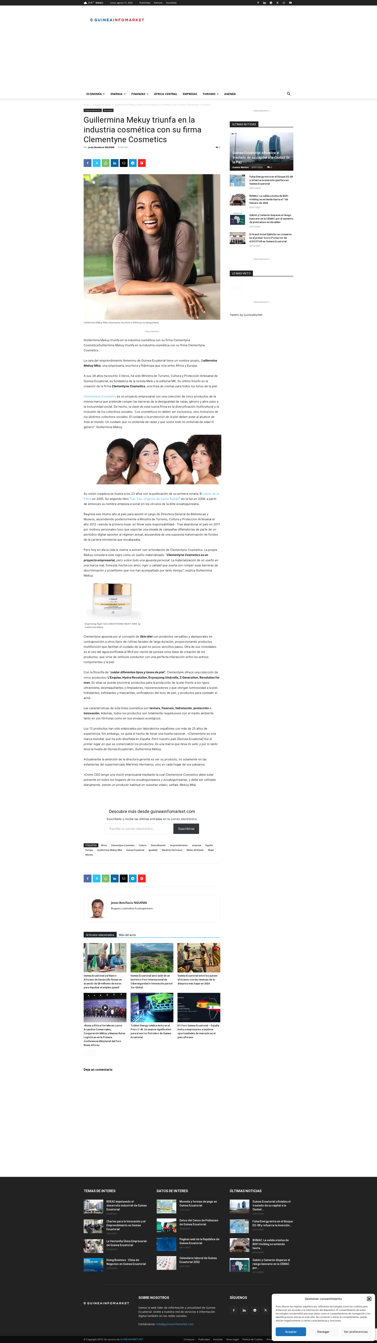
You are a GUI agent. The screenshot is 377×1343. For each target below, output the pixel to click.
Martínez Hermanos (172, 849)
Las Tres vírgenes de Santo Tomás (155, 499)
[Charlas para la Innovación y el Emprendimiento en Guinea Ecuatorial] (93, 1226)
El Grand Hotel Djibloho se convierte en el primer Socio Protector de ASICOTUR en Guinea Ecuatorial (270, 238)
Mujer (211, 849)
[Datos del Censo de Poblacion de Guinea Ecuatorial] (166, 1225)
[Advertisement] (188, 59)
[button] (369, 1299)
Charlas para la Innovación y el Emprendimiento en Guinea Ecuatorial (125, 1225)
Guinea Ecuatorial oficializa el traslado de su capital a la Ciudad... (272, 1205)
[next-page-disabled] (238, 288)
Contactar (189, 1339)
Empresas (190, 94)
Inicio (86, 104)
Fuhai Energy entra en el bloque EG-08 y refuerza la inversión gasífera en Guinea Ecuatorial (271, 180)
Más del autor (127, 935)
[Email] (124, 163)
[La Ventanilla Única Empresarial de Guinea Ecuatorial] (93, 1246)
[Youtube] (290, 2)
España (209, 845)
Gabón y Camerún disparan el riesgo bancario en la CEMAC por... (271, 1263)
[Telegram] (271, 2)
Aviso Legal (232, 1339)
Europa (89, 849)
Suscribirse (186, 829)
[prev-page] (86, 1053)
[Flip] (142, 163)
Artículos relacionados (100, 935)
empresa (196, 845)
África (104, 845)
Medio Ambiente (195, 849)
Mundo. (89, 854)
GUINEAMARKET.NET (131, 1339)
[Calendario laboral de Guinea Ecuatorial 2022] (166, 1263)
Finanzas (138, 94)
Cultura (142, 845)
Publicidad (144, 2)
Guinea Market (240, 167)
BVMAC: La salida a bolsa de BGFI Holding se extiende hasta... (271, 1244)
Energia (117, 94)
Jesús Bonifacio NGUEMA (101, 147)
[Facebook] (258, 2)
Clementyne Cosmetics (100, 396)
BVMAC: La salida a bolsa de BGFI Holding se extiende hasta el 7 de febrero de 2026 (268, 199)
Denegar (323, 1332)
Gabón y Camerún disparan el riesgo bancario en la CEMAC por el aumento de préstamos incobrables (271, 219)
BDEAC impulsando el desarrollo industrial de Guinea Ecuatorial (126, 1205)
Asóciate (218, 1339)
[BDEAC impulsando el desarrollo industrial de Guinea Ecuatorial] (93, 1206)
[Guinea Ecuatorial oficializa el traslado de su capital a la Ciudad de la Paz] (239, 1206)
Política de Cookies (252, 1339)
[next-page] (92, 1053)
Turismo (209, 94)
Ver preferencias (356, 1332)
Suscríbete (171, 2)
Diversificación (158, 845)
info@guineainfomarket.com (175, 1324)
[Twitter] (277, 2)
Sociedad (108, 110)
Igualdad (153, 849)
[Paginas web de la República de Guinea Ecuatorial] (166, 1244)
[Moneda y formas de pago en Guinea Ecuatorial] (166, 1206)
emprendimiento (179, 845)
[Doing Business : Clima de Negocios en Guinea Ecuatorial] (93, 1265)
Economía (94, 94)
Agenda (230, 94)
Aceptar (291, 1332)
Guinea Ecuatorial (135, 849)
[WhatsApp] (284, 2)
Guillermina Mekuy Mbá (109, 849)
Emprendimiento (102, 104)
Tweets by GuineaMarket (246, 315)
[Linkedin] (264, 2)
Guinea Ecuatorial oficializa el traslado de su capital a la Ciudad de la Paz (261, 157)
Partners (158, 2)
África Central (165, 94)
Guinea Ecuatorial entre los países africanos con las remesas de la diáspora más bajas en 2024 (197, 979)
